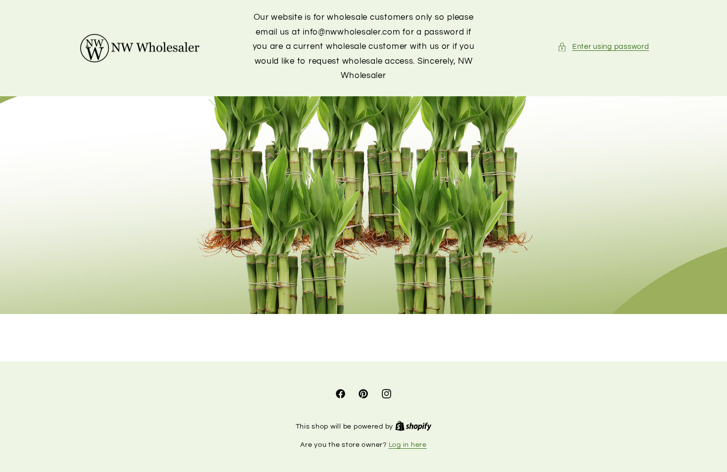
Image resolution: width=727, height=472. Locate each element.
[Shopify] (413, 426)
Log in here (408, 444)
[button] (603, 46)
